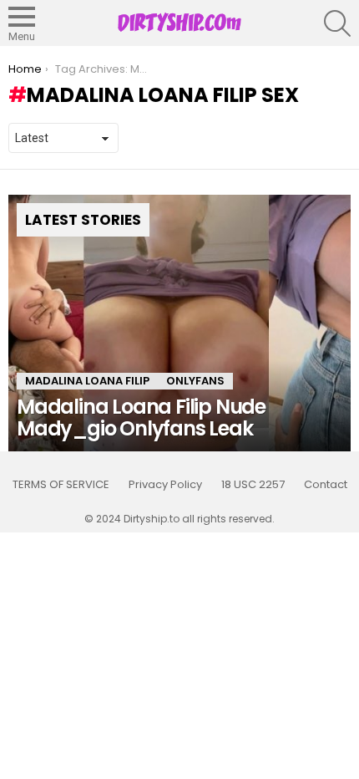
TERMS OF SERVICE (61, 484)
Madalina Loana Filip (87, 381)
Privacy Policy (165, 484)
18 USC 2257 (253, 484)
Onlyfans (195, 381)
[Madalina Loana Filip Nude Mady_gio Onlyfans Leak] (179, 323)
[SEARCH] (337, 23)
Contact (325, 484)
